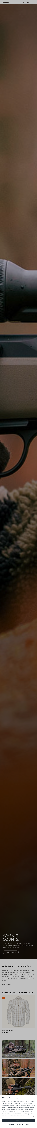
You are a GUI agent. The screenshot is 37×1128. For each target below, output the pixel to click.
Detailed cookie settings (18, 1124)
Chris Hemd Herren (7, 1030)
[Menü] (34, 2)
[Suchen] (24, 2)
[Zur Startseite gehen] (11, 2)
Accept (19, 1120)
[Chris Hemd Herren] (18, 1011)
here (3, 1116)
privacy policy (30, 1116)
